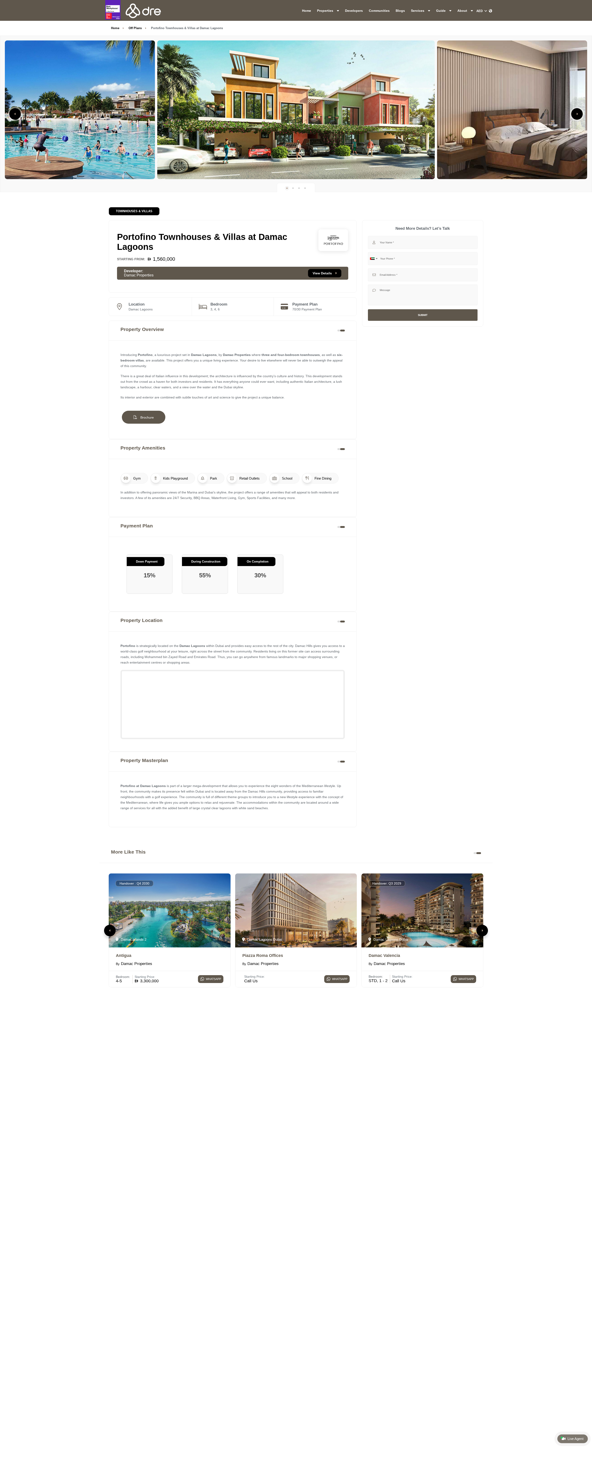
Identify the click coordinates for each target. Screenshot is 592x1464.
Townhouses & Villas (134, 211)
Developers (354, 10)
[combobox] (373, 258)
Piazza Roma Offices (262, 955)
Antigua (123, 955)
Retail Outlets (249, 478)
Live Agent (575, 1439)
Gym (136, 478)
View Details (323, 273)
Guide (441, 10)
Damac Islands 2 (133, 939)
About (462, 10)
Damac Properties (139, 275)
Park (213, 478)
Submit (423, 315)
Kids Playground (175, 478)
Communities (379, 10)
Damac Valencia (384, 955)
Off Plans (135, 28)
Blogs (400, 10)
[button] (15, 114)
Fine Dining (322, 478)
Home (306, 10)
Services (418, 10)
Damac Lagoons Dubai (264, 939)
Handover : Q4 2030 (134, 883)
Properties (325, 10)
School (286, 478)
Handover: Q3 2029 (386, 883)
